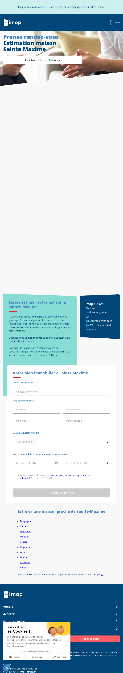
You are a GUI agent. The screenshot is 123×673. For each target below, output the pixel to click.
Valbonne (25, 562)
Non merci (14, 657)
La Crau (24, 557)
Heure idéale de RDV (76, 463)
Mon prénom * (74, 409)
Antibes (24, 567)
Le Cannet (25, 531)
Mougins (24, 536)
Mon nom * (22, 409)
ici (102, 574)
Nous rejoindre (14, 621)
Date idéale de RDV (26, 463)
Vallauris (24, 552)
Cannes (24, 526)
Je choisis (37, 657)
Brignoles (25, 546)
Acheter (9, 614)
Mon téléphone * (75, 420)
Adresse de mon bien (27, 391)
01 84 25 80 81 (91, 638)
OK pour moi (59, 657)
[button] (7, 667)
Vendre (8, 607)
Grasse (23, 541)
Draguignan (26, 521)
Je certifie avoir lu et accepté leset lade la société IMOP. (54, 476)
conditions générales (62, 474)
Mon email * (22, 420)
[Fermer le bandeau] (121, 1)
